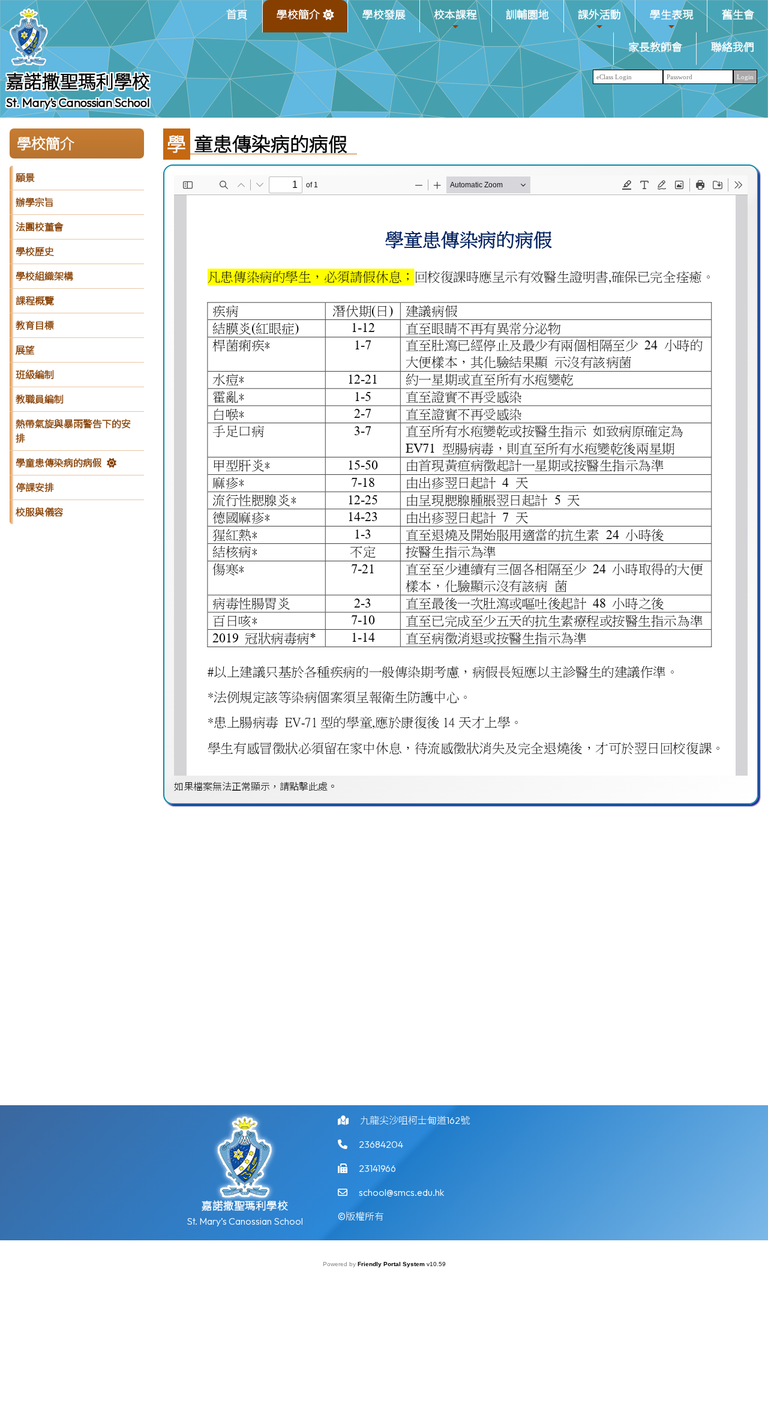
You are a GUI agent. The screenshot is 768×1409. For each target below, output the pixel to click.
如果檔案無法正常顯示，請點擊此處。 (255, 786)
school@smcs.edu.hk (401, 1192)
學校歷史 (35, 252)
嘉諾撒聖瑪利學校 (78, 81)
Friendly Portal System (392, 1264)
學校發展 (384, 15)
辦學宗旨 (35, 202)
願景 (25, 178)
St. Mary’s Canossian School (78, 102)
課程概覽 (35, 301)
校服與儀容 (40, 512)
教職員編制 (40, 399)
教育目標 (35, 325)
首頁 (237, 15)
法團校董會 (40, 227)
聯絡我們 (732, 47)
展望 (25, 350)
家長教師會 (655, 47)
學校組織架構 (44, 276)
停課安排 (35, 487)
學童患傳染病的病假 (59, 463)
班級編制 (35, 375)
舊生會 (738, 15)
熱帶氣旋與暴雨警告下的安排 (73, 431)
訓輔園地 (527, 15)
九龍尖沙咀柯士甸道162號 (415, 1120)
